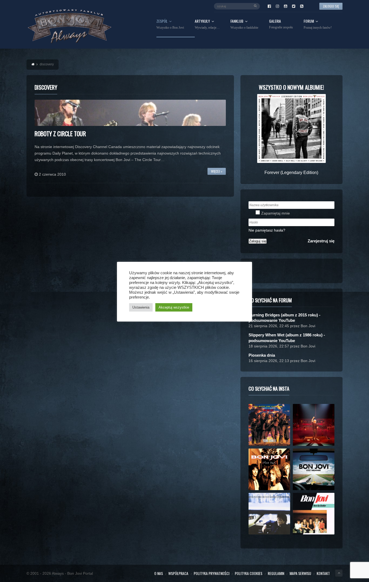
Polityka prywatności (211, 573)
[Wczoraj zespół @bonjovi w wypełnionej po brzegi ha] (313, 425)
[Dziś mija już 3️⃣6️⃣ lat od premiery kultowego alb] (269, 425)
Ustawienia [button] (140, 307)
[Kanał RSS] (301, 6)
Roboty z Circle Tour (60, 133)
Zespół (170, 24)
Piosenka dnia (262, 355)
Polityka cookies (248, 573)
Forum (318, 24)
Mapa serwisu (300, 573)
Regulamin (276, 573)
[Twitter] (293, 6)
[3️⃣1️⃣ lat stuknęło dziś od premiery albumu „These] (269, 469)
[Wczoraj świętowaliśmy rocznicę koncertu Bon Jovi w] (313, 469)
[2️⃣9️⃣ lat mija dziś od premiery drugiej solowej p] (269, 513)
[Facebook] (269, 6)
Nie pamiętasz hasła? (267, 230)
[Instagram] (277, 6)
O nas (158, 573)
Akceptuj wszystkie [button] (174, 307)
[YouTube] (285, 6)
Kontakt (323, 573)
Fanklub (244, 24)
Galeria (281, 24)
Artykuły (207, 24)
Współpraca (178, 573)
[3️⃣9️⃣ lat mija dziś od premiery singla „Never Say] (313, 513)
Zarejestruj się (321, 241)
